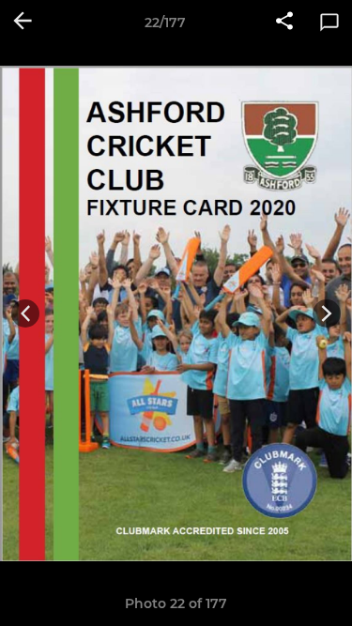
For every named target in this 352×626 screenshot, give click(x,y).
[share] (284, 22)
